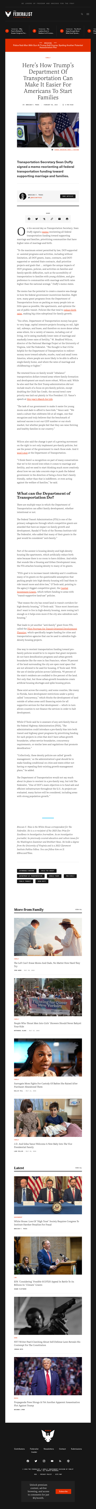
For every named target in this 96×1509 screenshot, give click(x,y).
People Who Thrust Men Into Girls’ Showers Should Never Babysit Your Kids (47, 1025)
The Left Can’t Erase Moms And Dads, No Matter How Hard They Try (47, 965)
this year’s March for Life (40, 399)
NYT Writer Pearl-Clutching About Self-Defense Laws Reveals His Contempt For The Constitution (47, 1343)
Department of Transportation (30, 876)
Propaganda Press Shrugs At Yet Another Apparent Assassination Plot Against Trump (47, 1404)
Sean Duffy (42, 881)
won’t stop (22, 452)
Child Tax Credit (47, 871)
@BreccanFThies (36, 197)
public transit (25, 881)
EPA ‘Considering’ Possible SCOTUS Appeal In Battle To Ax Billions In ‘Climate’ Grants (44, 1283)
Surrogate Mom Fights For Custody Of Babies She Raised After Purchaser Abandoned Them (46, 1085)
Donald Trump (54, 876)
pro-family (70, 876)
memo (45, 231)
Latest (19, 1168)
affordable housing (26, 871)
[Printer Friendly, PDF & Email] (67, 219)
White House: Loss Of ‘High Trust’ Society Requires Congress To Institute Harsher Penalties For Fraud (46, 1223)
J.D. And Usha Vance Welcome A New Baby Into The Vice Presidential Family (43, 1145)
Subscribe (63, 1491)
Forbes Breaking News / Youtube (66, 149)
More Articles (68, 196)
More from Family (29, 909)
